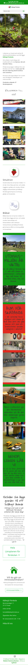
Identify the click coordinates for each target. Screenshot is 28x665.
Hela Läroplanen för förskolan (12, 551)
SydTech (14, 663)
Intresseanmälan (13, 590)
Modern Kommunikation (11, 661)
